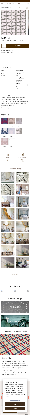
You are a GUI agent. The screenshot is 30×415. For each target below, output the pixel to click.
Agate (7, 292)
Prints (8, 7)
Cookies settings (15, 400)
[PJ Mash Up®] (15, 312)
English (25, 414)
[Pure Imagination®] (15, 326)
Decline (15, 408)
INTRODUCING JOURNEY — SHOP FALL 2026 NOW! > (15, 0)
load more (15, 274)
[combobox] (24, 414)
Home (2, 7)
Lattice (10, 7)
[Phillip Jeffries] (13, 4)
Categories (5, 7)
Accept (15, 404)
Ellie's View (20, 292)
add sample (17, 45)
